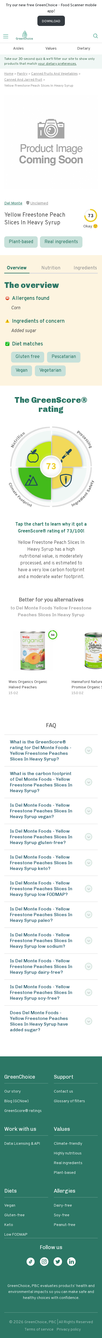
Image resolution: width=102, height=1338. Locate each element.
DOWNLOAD (51, 21)
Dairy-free (63, 1205)
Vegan (21, 370)
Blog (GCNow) (16, 1101)
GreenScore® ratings (23, 1111)
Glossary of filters (69, 1101)
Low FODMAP (15, 1234)
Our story (12, 1091)
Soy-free (61, 1215)
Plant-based (21, 242)
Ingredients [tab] (85, 268)
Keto (8, 1225)
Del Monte (13, 203)
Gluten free (28, 357)
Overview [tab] (17, 268)
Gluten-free (14, 1215)
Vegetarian (50, 370)
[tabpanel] (51, 328)
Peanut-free (64, 1225)
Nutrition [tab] (50, 268)
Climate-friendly (68, 1143)
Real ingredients (61, 242)
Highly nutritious (68, 1153)
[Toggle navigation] (8, 35)
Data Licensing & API (22, 1143)
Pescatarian (64, 357)
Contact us (63, 1091)
